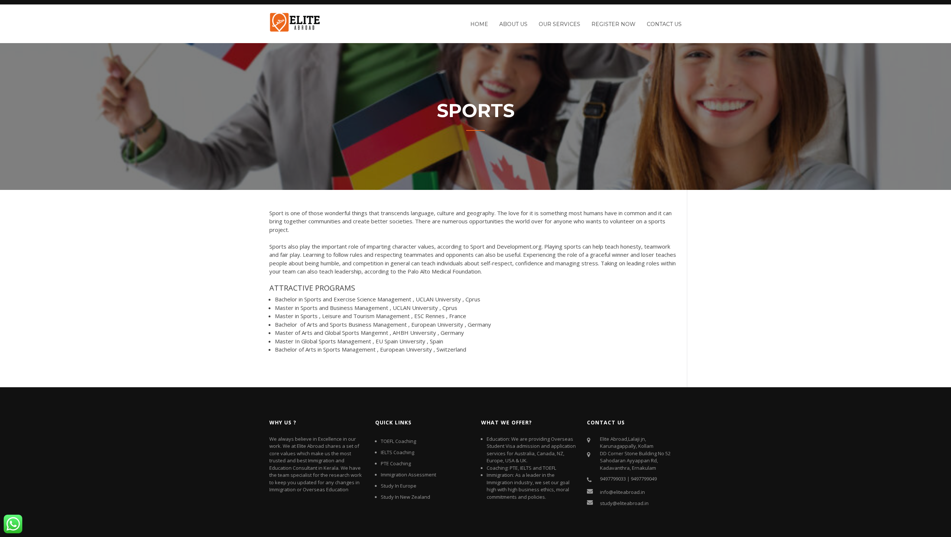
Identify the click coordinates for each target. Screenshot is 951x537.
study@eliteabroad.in (624, 503)
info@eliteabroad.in (622, 492)
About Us (513, 24)
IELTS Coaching (397, 452)
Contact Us (664, 24)
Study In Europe (398, 485)
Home (479, 24)
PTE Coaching (396, 463)
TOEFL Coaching (398, 441)
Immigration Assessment (408, 474)
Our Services (559, 24)
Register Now (613, 24)
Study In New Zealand (405, 497)
